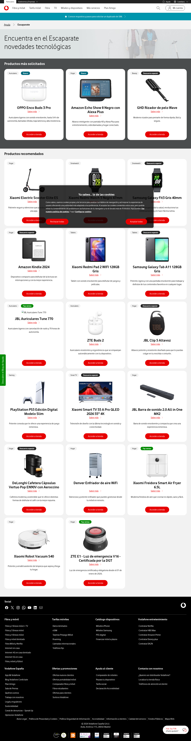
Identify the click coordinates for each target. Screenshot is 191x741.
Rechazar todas (57, 221)
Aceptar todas (136, 221)
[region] (96, 206)
